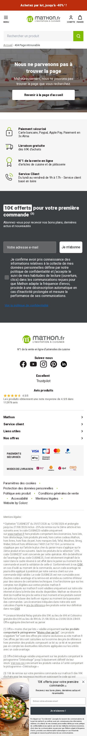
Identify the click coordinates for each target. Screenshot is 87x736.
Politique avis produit (17, 493)
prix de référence (71, 639)
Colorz (23, 503)
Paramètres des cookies (19, 483)
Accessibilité (19, 498)
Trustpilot (43, 381)
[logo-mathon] (43, 19)
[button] (80, 19)
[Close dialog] (83, 681)
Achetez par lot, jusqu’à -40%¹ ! (43, 5)
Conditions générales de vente (58, 493)
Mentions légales (47, 498)
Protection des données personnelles (28, 488)
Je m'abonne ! (58, 710)
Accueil (7, 45)
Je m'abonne (71, 247)
